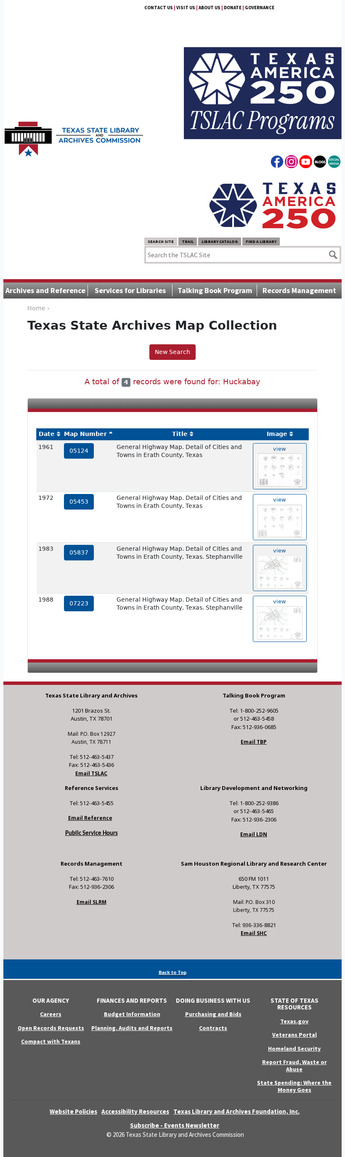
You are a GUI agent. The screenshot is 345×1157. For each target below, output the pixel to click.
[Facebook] (277, 163)
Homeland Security (294, 1048)
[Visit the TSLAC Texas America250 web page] (263, 83)
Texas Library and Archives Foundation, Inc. (236, 1111)
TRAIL (188, 241)
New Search (172, 352)
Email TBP (254, 741)
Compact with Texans (50, 1041)
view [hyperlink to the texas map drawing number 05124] (279, 449)
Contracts (213, 1028)
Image (277, 434)
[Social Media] (334, 163)
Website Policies (73, 1111)
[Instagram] (291, 163)
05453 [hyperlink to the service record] (78, 501)
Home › (38, 308)
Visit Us (185, 8)
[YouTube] (305, 163)
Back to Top (172, 972)
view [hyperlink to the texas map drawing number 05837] (279, 550)
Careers (50, 1014)
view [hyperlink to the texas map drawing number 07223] (279, 601)
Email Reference (90, 818)
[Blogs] (319, 163)
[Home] (74, 135)
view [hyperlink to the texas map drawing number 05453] (279, 500)
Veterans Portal (294, 1034)
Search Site (161, 241)
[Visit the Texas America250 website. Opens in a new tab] (272, 204)
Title (180, 434)
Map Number (85, 434)
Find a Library (261, 241)
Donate (233, 8)
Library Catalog (220, 241)
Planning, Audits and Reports (131, 1028)
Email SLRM (91, 902)
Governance (259, 8)
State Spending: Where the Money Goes (294, 1086)
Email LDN (253, 834)
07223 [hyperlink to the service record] (78, 603)
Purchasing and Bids (213, 1014)
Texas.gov (294, 1021)
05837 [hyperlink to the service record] (78, 552)
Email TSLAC (91, 773)
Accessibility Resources (135, 1111)
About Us (209, 8)
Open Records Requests (51, 1028)
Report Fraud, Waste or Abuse (294, 1065)
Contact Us (158, 8)
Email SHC (254, 933)
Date (47, 434)
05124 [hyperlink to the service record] (78, 450)
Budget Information (132, 1014)
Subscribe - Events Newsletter (174, 1125)
